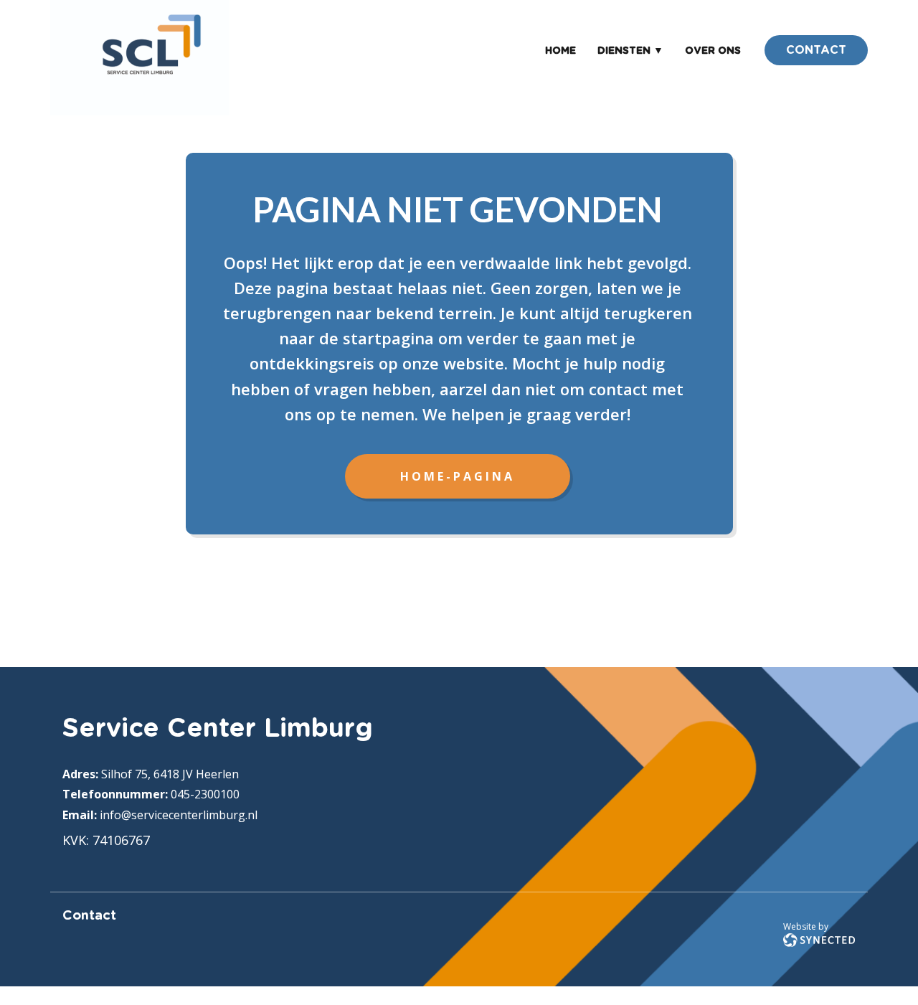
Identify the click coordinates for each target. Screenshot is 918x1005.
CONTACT (816, 50)
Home (560, 51)
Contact (89, 916)
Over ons (713, 51)
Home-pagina (457, 476)
